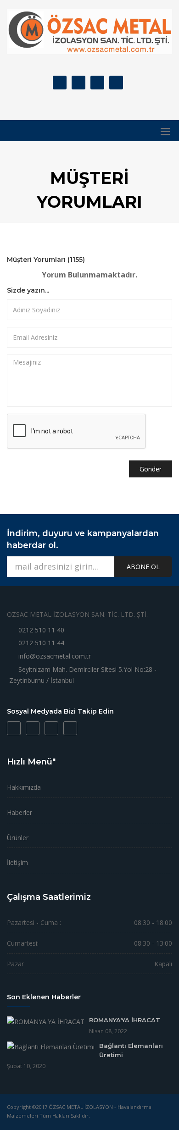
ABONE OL (143, 566)
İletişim (17, 862)
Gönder (151, 469)
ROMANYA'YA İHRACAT (124, 1020)
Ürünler (17, 837)
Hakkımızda (24, 787)
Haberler (19, 812)
